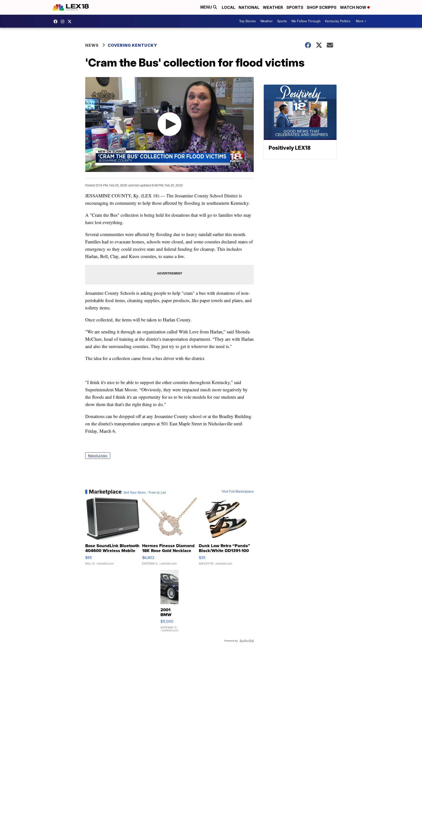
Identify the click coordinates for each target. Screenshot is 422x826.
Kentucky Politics (337, 21)
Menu (206, 7)
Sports (294, 7)
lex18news (71, 21)
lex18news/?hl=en (64, 21)
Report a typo (97, 455)
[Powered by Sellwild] (247, 641)
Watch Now (353, 7)
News (92, 45)
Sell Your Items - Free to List (145, 492)
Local (228, 7)
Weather (273, 7)
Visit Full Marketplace (238, 491)
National (249, 7)
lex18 (56, 21)
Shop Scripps (322, 7)
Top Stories (247, 21)
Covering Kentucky (132, 45)
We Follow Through (306, 21)
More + (361, 21)
